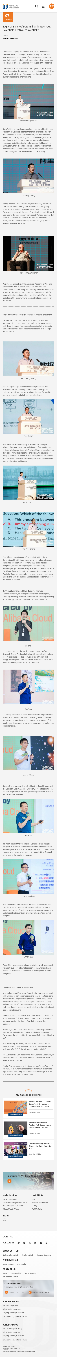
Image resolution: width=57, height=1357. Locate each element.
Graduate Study (28, 1255)
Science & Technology (10, 38)
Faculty (34, 1206)
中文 (52, 6)
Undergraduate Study (11, 1255)
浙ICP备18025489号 (9, 1346)
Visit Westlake (37, 1209)
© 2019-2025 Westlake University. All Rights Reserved (19, 1351)
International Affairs (10, 1277)
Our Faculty (21, 1264)
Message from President (40, 1203)
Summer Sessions (44, 1255)
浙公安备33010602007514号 (11, 1349)
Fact (33, 1199)
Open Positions (8, 1264)
